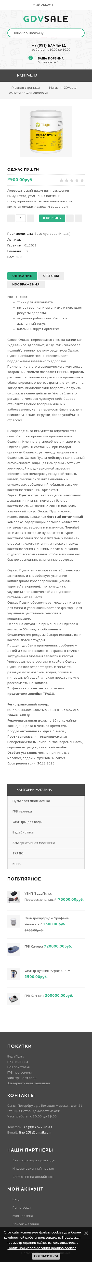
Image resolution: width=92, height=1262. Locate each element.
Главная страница (26, 88)
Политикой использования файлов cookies (42, 1248)
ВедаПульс (16, 1056)
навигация (27, 75)
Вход (17, 1199)
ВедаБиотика (23, 832)
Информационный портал (33, 1168)
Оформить (45, 90)
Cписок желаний (26, 1224)
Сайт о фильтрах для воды (34, 1160)
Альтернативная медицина (34, 843)
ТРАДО (18, 853)
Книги (17, 864)
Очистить (72, 90)
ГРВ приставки (18, 1067)
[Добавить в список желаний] (70, 218)
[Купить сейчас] (78, 218)
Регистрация (22, 1207)
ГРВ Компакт (34, 996)
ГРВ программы (19, 1072)
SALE (46, 19)
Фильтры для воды (27, 822)
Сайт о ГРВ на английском (33, 1177)
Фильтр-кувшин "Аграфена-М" (48, 971)
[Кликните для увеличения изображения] (46, 131)
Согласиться (46, 1256)
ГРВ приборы (17, 1062)
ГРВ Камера (34, 946)
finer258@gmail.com (35, 1132)
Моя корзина (23, 1216)
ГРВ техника (22, 811)
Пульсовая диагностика (31, 801)
